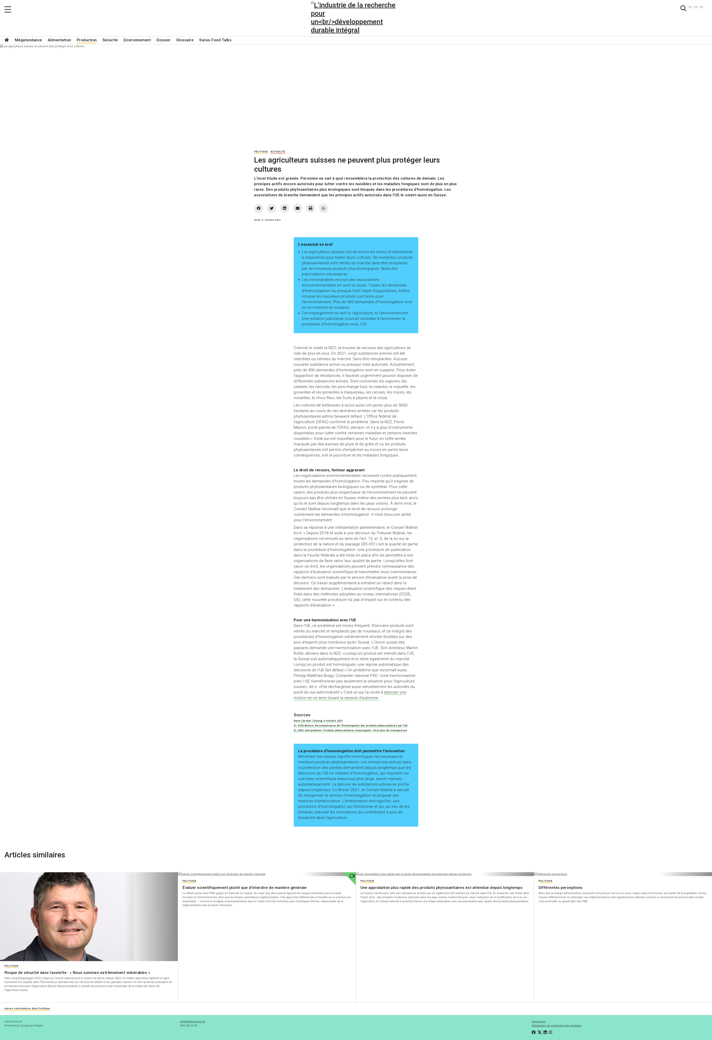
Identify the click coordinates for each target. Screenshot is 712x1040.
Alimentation (59, 40)
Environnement (137, 40)
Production (87, 40)
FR (696, 7)
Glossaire (185, 40)
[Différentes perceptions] (623, 874)
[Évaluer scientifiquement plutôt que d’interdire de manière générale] (267, 874)
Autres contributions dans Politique (27, 1008)
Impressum (539, 1021)
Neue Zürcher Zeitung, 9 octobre (315, 720)
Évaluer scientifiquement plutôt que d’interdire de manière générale (244, 887)
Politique (261, 151)
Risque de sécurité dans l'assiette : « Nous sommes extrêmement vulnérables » (77, 972)
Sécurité (110, 40)
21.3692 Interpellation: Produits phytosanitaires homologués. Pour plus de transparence (350, 730)
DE (690, 7)
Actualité (278, 151)
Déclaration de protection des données (556, 1025)
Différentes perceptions (560, 887)
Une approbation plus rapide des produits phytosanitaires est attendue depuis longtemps (441, 887)
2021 (340, 720)
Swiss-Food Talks (215, 40)
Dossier (163, 40)
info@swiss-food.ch (192, 1021)
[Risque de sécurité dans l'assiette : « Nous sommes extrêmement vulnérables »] (89, 916)
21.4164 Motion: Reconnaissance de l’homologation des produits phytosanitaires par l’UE (351, 725)
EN (701, 7)
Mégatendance (28, 40)
